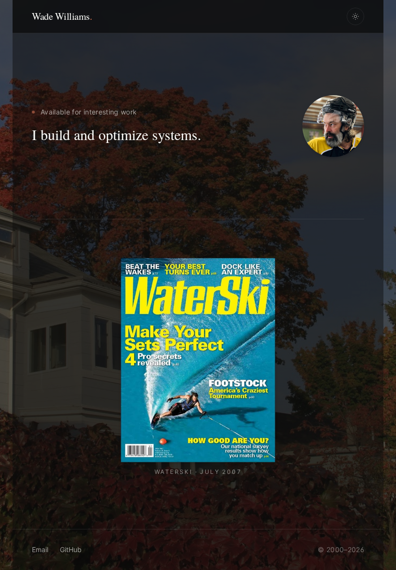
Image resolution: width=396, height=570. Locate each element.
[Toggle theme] (355, 16)
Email (40, 549)
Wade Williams (62, 16)
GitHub (71, 549)
